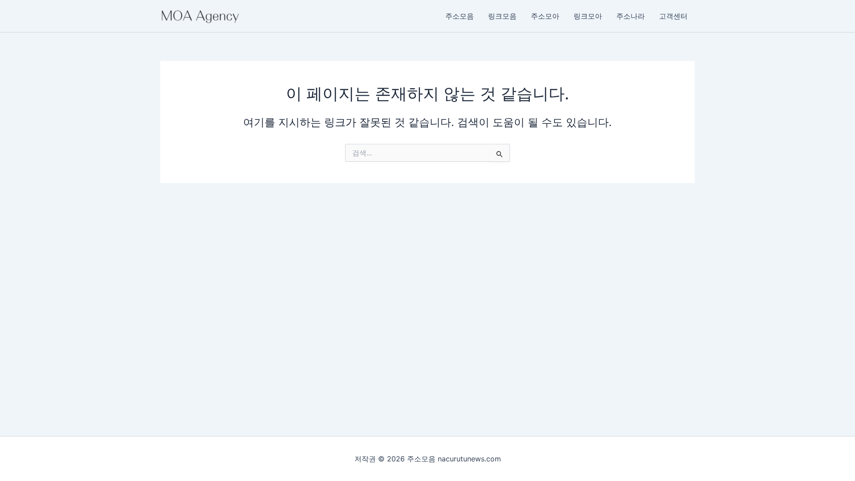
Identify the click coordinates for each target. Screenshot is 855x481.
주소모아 (545, 16)
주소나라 (630, 16)
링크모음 (502, 16)
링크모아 (588, 16)
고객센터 (673, 16)
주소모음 (459, 16)
